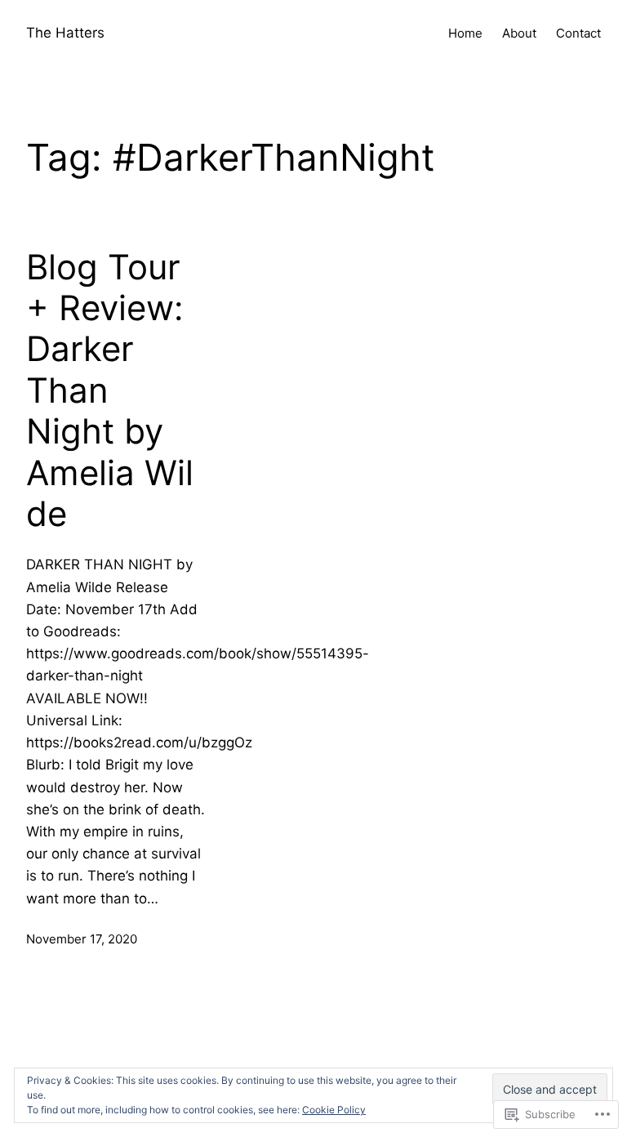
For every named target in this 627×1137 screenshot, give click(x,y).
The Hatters (65, 33)
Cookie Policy (334, 1110)
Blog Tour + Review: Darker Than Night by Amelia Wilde (109, 390)
